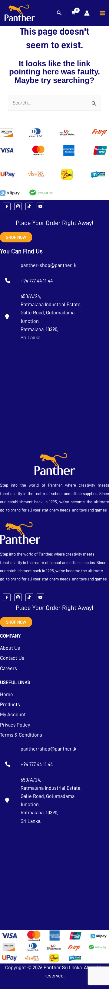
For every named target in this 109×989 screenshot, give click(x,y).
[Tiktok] (29, 206)
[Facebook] (7, 206)
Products (10, 704)
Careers (8, 668)
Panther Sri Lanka (63, 967)
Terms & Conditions (21, 734)
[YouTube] (40, 206)
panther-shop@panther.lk (48, 265)
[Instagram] (18, 206)
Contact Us (12, 658)
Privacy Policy (15, 724)
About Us (10, 648)
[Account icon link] (87, 13)
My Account (13, 714)
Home (6, 694)
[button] (59, 13)
